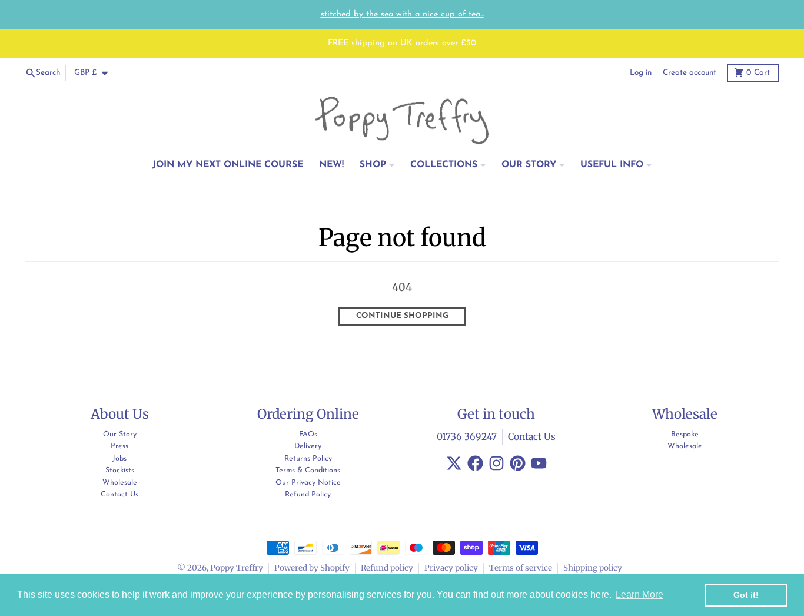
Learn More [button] (639, 594)
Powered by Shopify (312, 568)
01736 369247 (467, 436)
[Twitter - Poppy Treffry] (454, 463)
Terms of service (520, 568)
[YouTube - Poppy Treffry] (539, 463)
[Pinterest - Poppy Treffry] (518, 463)
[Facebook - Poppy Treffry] (475, 463)
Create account (689, 73)
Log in (641, 73)
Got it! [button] (746, 595)
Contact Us (532, 436)
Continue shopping (402, 316)
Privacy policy (451, 568)
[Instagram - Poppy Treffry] (496, 463)
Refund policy (387, 568)
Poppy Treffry (236, 568)
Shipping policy (592, 568)
